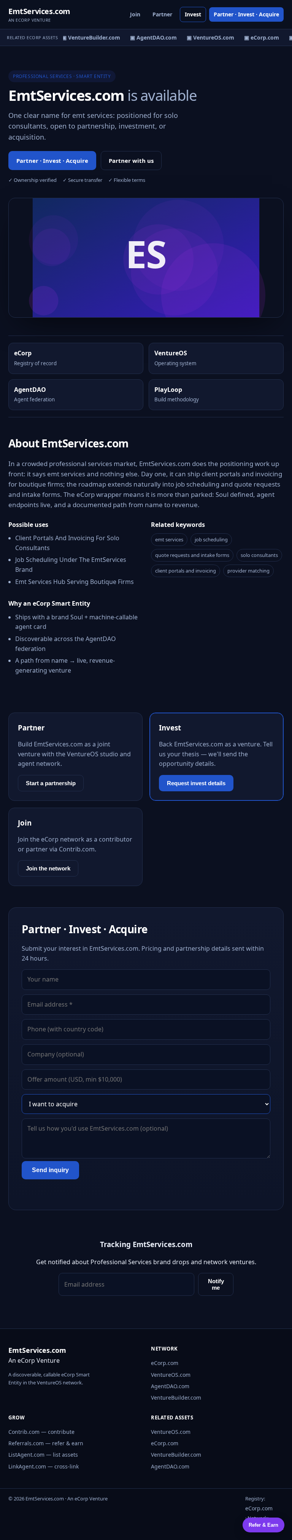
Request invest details (196, 783)
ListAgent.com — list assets (43, 1454)
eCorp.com (164, 1363)
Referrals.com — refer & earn (45, 1443)
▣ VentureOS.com (207, 37)
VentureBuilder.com (176, 1397)
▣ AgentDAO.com (150, 37)
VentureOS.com (170, 1374)
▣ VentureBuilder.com (87, 37)
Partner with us (131, 160)
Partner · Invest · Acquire (246, 14)
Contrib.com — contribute (41, 1431)
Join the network (48, 868)
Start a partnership (51, 783)
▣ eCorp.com (258, 37)
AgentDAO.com (170, 1386)
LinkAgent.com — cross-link (43, 1466)
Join (135, 14)
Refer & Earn (263, 1525)
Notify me (216, 1284)
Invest (193, 14)
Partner (162, 14)
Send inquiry (50, 1170)
